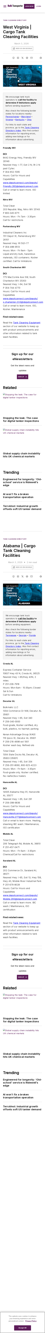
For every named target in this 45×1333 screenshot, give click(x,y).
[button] (5, 6)
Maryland (26, 116)
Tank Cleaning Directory (15, 20)
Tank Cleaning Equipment (26, 322)
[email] (31, 58)
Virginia (9, 119)
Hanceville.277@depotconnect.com (22, 817)
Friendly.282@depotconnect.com (20, 186)
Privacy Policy (30, 1321)
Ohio (29, 119)
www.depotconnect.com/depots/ (20, 182)
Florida (32, 635)
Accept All (22, 1328)
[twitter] (22, 58)
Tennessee (11, 635)
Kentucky (19, 119)
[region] (22, 1322)
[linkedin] (18, 58)
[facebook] (13, 58)
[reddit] (27, 58)
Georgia (22, 635)
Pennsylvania (12, 116)
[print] (41, 58)
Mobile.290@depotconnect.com (20, 899)
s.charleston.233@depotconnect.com (23, 302)
